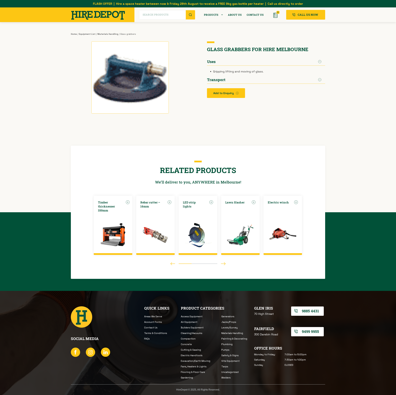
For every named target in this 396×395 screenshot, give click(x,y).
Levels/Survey (229, 327)
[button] (172, 263)
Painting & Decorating (234, 338)
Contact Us (150, 327)
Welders (226, 377)
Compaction (188, 338)
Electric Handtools (191, 355)
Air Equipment (189, 322)
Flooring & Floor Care (193, 372)
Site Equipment (230, 361)
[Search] (190, 14)
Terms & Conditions (155, 333)
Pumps (225, 349)
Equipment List (87, 34)
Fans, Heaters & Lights (194, 366)
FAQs (147, 338)
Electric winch (278, 202)
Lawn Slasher (235, 202)
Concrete (186, 344)
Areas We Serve (153, 316)
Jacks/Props (228, 322)
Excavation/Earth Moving (195, 361)
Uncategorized (230, 372)
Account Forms (153, 322)
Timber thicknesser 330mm (106, 206)
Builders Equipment (192, 327)
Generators (227, 316)
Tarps (224, 366)
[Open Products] (222, 15)
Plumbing (226, 344)
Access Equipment (191, 316)
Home (74, 34)
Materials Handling (107, 34)
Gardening (187, 377)
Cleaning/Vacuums (191, 333)
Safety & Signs (230, 355)
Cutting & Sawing (191, 349)
